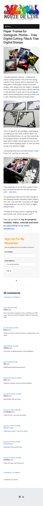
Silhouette (31, 77)
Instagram (34, 92)
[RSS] (23, 497)
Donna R (6, 444)
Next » (18, 297)
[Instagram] (19, 497)
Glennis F (7, 428)
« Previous (7, 297)
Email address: (10, 261)
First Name (9, 252)
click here (12, 192)
